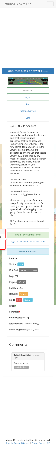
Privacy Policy (38, 443)
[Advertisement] (28, 38)
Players (28, 97)
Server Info (28, 90)
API (48, 443)
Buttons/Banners (28, 111)
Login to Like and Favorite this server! (28, 241)
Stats (28, 104)
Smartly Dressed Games (17, 443)
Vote (28, 117)
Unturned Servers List (16, 4)
